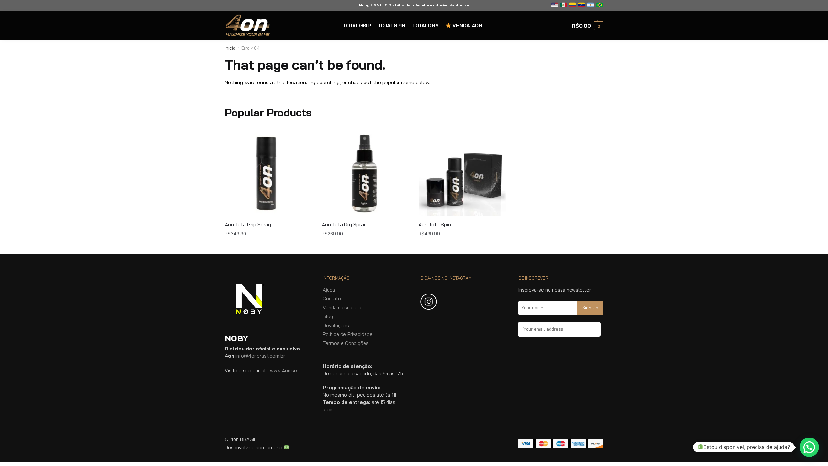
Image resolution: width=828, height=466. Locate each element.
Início (230, 48)
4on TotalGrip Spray (248, 224)
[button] (809, 447)
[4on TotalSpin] (462, 172)
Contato (332, 298)
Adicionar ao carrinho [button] (268, 246)
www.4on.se (283, 370)
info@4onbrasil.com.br (260, 356)
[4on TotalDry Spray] (365, 172)
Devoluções (336, 325)
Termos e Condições (346, 343)
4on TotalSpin (435, 224)
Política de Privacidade (348, 334)
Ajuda (329, 290)
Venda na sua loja (342, 308)
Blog (328, 316)
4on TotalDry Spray (344, 224)
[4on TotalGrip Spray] (268, 172)
